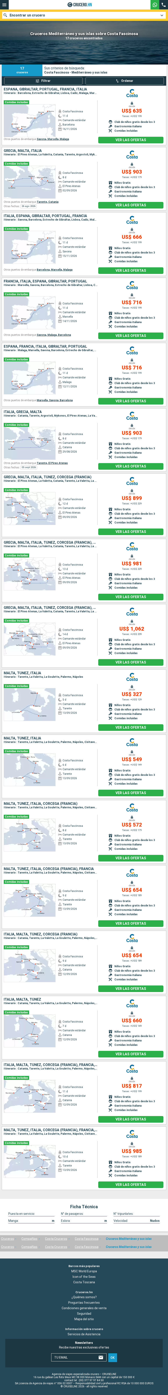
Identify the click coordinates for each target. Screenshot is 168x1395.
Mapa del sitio (84, 1319)
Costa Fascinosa (86, 1238)
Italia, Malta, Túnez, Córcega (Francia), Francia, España (50, 1065)
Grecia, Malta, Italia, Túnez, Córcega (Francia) (47, 477)
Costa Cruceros (56, 1238)
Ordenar (127, 81)
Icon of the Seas (84, 1276)
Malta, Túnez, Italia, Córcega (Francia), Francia (49, 869)
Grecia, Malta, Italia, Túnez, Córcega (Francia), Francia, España (50, 607)
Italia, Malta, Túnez (22, 999)
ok (112, 1357)
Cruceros (7, 1238)
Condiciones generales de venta (84, 1308)
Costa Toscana (84, 1282)
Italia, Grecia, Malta (23, 412)
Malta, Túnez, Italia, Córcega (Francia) (40, 803)
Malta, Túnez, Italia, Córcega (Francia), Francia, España (50, 1130)
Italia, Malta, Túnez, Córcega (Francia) (40, 934)
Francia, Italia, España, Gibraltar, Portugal (45, 281)
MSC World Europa (84, 1271)
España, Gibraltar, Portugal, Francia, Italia (45, 89)
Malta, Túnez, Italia (22, 673)
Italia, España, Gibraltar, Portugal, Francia (45, 216)
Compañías (29, 1238)
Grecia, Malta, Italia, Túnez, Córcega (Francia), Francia (50, 542)
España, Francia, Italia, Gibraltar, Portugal (45, 346)
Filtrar (46, 81)
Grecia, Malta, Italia (23, 151)
